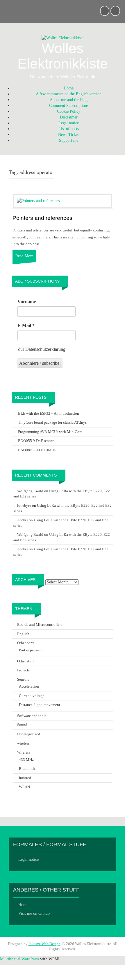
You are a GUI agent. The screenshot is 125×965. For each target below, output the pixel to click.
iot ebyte (24, 505)
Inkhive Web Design (44, 943)
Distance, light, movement (39, 704)
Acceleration (29, 686)
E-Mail (26, 325)
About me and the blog (69, 100)
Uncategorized (28, 734)
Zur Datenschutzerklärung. (42, 349)
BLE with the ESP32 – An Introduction (48, 413)
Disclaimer (69, 117)
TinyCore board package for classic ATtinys (52, 422)
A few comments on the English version (68, 94)
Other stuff (25, 661)
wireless (23, 743)
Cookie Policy (68, 111)
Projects (23, 670)
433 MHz (26, 759)
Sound (22, 725)
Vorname (26, 301)
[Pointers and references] (38, 201)
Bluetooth (27, 768)
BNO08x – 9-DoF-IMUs (37, 450)
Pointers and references (42, 218)
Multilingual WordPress (19, 959)
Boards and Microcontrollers (39, 624)
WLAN (24, 787)
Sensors (23, 679)
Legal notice (68, 123)
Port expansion (30, 650)
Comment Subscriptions (68, 105)
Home (69, 88)
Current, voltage (31, 695)
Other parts (25, 643)
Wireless (23, 752)
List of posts (68, 129)
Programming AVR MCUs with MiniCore (50, 432)
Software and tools (31, 716)
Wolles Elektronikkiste (62, 56)
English (23, 634)
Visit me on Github (34, 913)
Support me (68, 140)
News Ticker (68, 134)
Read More (24, 256)
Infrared (25, 778)
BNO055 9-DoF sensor (35, 441)
